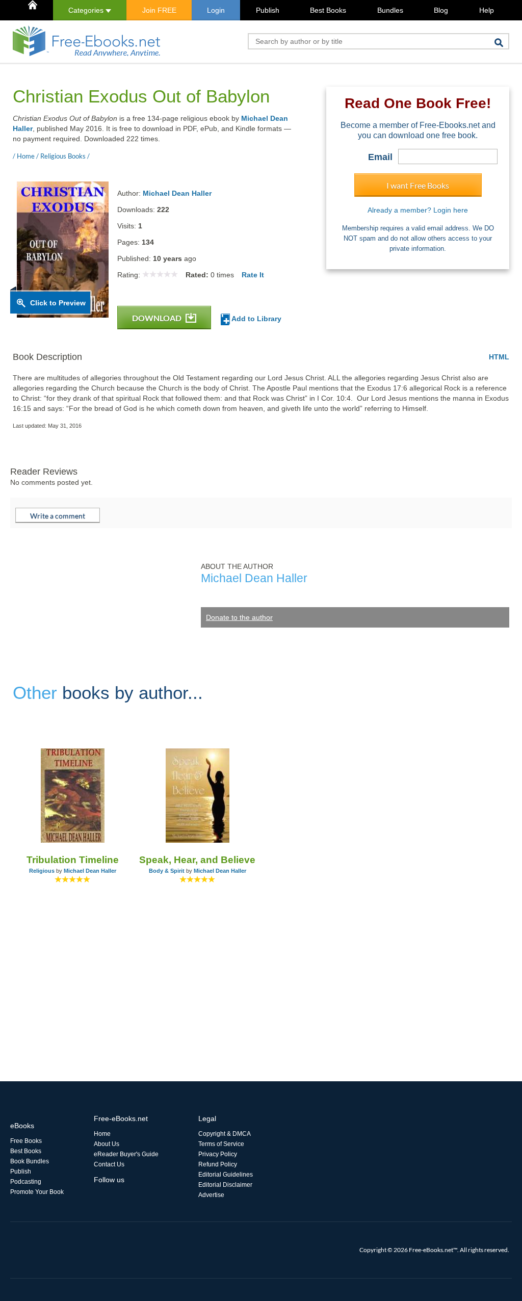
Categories (87, 10)
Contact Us (109, 1164)
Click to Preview (58, 303)
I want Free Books (417, 185)
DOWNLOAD (157, 318)
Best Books (328, 10)
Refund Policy (217, 1164)
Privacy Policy (217, 1154)
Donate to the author (239, 617)
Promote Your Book (37, 1191)
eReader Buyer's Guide (126, 1154)
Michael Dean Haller (177, 193)
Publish (267, 10)
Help (486, 10)
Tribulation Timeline (73, 859)
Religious (42, 871)
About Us (106, 1144)
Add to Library (255, 319)
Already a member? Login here (418, 210)
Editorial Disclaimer (225, 1184)
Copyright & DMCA (224, 1133)
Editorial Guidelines (225, 1174)
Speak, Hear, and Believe (197, 859)
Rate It (253, 275)
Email (380, 157)
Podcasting (25, 1181)
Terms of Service (221, 1144)
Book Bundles (29, 1161)
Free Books (26, 1140)
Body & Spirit (167, 871)
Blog (441, 10)
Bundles (390, 10)
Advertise (211, 1195)
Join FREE (159, 10)
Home (102, 1133)
